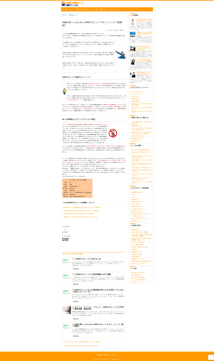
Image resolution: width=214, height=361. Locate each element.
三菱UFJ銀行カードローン (137, 201)
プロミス (133, 194)
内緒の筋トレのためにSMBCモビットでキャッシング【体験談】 (99, 325)
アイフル (133, 197)
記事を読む (76, 268)
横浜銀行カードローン (136, 211)
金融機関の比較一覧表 (136, 192)
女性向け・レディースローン (138, 263)
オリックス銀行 (135, 204)
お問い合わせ (106, 354)
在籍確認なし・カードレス (137, 258)
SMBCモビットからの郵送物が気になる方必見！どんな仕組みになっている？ (98, 290)
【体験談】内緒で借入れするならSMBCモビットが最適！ (78, 213)
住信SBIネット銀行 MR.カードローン (140, 213)
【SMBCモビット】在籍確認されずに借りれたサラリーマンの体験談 (81, 207)
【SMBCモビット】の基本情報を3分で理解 (92, 274)
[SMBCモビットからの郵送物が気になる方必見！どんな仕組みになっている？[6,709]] (67, 292)
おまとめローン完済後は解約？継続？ (140, 149)
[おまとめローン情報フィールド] (72, 6)
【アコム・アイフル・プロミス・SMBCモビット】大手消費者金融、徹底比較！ (98, 308)
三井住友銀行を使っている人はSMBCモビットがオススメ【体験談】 (81, 210)
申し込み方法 (134, 96)
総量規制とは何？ (135, 98)
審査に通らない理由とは (82, 9)
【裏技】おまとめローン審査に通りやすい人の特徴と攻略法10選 (144, 34)
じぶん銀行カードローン (137, 208)
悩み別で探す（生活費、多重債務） (140, 232)
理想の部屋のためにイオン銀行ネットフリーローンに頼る (82, 345)
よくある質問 (94, 9)
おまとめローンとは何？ (137, 91)
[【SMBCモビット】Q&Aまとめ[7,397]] (67, 261)
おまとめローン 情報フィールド (105, 359)
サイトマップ (114, 354)
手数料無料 (134, 249)
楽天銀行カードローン (136, 220)
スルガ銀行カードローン (137, 215)
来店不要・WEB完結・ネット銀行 (139, 247)
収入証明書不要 (135, 256)
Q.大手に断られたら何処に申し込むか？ (141, 167)
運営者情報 (99, 354)
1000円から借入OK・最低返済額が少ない (141, 261)
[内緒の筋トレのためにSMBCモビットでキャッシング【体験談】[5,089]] (67, 327)
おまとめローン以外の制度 (137, 277)
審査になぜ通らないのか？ (137, 135)
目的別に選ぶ (103, 9)
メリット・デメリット (136, 94)
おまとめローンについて (68, 9)
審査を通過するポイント (137, 138)
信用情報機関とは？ (136, 101)
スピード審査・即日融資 (137, 244)
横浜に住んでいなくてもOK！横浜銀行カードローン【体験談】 (83, 341)
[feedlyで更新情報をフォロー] (63, 240)
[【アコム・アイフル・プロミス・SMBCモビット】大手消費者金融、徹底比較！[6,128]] (67, 310)
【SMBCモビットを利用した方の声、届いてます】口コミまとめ (80, 216)
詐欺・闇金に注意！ (136, 275)
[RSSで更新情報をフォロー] (66, 240)
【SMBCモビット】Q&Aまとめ (87, 259)
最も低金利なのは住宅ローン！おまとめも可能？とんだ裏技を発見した (144, 48)
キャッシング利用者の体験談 (138, 279)
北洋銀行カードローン (136, 206)
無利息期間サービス (136, 251)
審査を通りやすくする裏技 (137, 272)
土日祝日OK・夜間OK (136, 254)
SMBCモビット (124, 30)
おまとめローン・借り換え (137, 242)
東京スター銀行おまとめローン (139, 218)
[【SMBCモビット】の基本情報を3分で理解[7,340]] (67, 277)
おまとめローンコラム (114, 9)
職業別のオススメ (135, 229)
